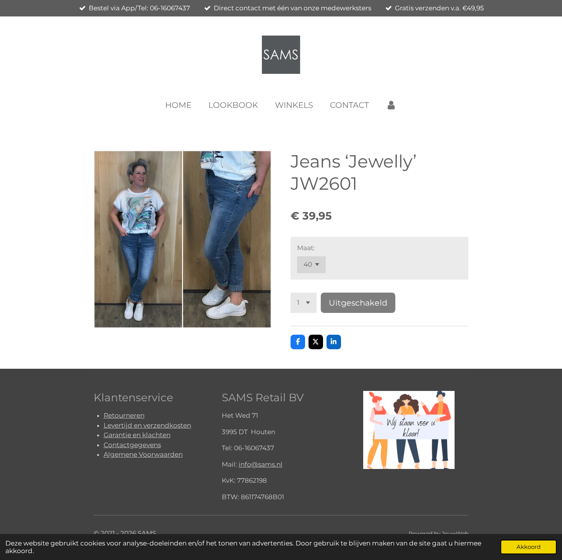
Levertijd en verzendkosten (147, 425)
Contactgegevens (132, 445)
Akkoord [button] (529, 546)
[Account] (391, 105)
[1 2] (304, 303)
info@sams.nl (261, 464)
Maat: (306, 248)
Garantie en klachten (137, 435)
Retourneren (124, 415)
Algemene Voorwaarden (143, 454)
